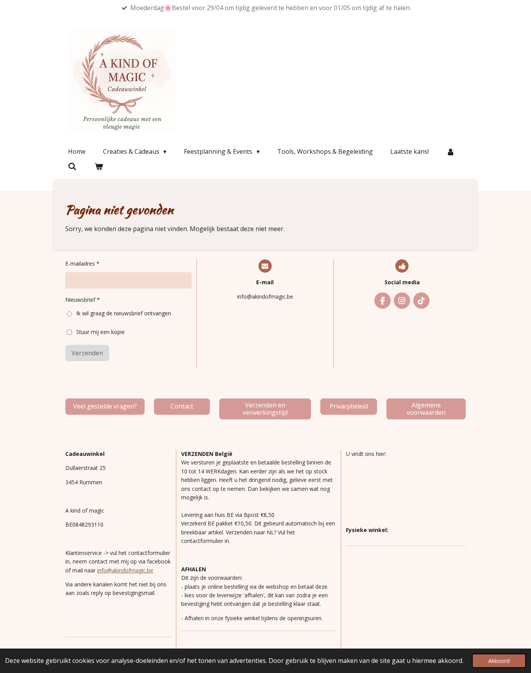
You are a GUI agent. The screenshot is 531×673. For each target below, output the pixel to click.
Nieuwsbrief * (82, 299)
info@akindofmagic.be (125, 570)
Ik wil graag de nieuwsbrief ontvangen (123, 313)
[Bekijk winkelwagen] (98, 166)
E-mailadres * (82, 263)
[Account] (450, 151)
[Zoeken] (72, 166)
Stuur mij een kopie (100, 332)
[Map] (406, 492)
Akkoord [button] (499, 660)
